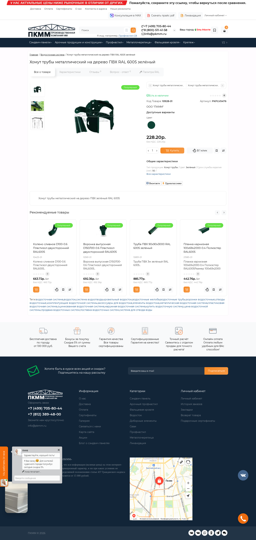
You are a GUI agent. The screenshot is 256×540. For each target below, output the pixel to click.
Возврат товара (191, 415)
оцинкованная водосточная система (81, 306)
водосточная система (49, 299)
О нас (78, 8)
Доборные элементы (143, 420)
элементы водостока (146, 303)
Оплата (48, 8)
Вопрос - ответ (120, 72)
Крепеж (188, 42)
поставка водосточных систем (99, 310)
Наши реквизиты (120, 8)
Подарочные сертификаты (198, 420)
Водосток (136, 415)
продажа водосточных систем (60, 310)
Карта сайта (86, 432)
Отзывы (95, 72)
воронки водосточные (200, 299)
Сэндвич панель (140, 398)
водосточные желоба (146, 299)
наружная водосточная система (125, 306)
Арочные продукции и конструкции (78, 42)
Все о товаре (42, 72)
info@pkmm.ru (155, 34)
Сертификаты (64, 8)
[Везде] (126, 30)
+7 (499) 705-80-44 (157, 26)
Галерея (84, 420)
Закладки (187, 409)
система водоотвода (89, 299)
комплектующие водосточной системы (72, 303)
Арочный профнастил (144, 404)
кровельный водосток (117, 299)
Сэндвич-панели (40, 42)
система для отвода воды (135, 310)
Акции (83, 437)
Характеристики (70, 72)
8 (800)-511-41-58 (155, 30)
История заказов (191, 404)
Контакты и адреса (96, 8)
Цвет (149, 117)
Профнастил (114, 42)
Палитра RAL (150, 72)
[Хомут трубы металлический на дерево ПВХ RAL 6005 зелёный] (37, 89)
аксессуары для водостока (115, 303)
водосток (70, 299)
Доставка (35, 8)
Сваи (133, 426)
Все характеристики (158, 173)
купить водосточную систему (165, 306)
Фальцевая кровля (167, 42)
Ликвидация (193, 15)
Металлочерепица (138, 42)
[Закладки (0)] (214, 30)
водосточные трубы (173, 299)
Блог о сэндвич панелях (94, 443)
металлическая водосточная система (184, 303)
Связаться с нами (90, 426)
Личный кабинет (191, 398)
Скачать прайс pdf (162, 15)
